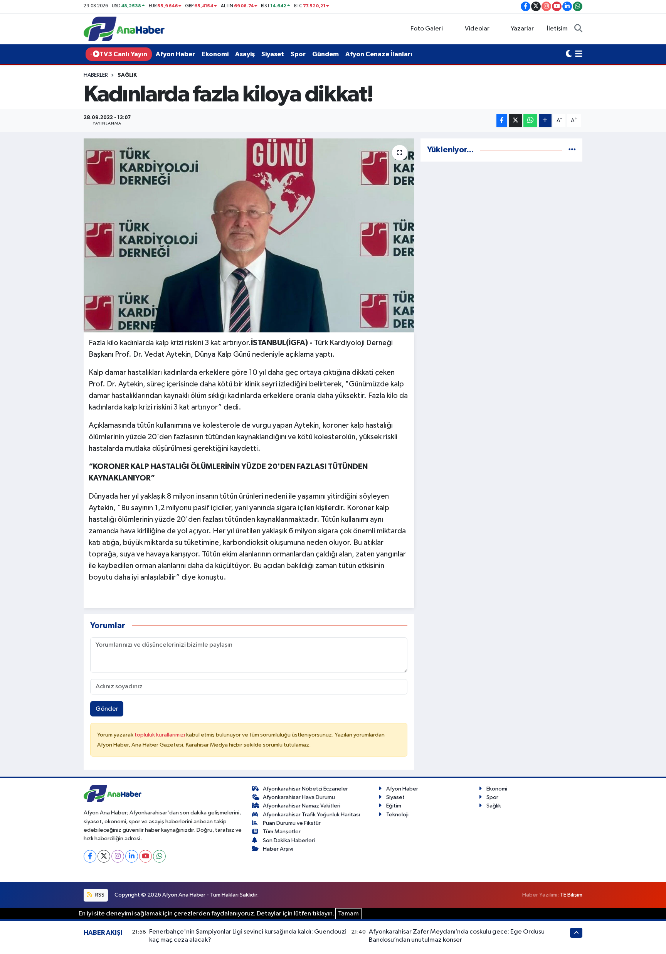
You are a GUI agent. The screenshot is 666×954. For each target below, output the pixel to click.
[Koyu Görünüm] (569, 54)
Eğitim (393, 806)
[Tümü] (572, 150)
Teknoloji (397, 814)
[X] (104, 856)
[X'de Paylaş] (515, 120)
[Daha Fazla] (545, 120)
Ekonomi (215, 54)
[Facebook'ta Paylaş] (501, 120)
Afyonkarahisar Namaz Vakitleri (301, 806)
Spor (298, 54)
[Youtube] (145, 856)
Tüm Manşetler (282, 831)
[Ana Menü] (578, 54)
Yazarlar (522, 28)
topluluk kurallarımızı (160, 735)
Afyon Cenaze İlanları (378, 54)
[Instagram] (117, 856)
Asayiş (245, 54)
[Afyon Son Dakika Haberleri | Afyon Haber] (124, 28)
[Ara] (578, 29)
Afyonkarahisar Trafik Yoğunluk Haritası (311, 814)
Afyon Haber (175, 54)
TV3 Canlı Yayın (123, 54)
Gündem (325, 54)
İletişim (557, 28)
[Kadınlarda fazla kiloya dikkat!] (249, 235)
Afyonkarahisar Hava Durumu (299, 797)
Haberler (96, 75)
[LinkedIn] (131, 856)
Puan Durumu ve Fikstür (292, 823)
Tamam (348, 913)
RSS (99, 895)
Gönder (107, 709)
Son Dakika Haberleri (289, 840)
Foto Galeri (426, 28)
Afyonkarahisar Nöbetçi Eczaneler (305, 789)
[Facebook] (90, 856)
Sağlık (127, 75)
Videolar (477, 28)
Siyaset (272, 54)
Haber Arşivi (278, 849)
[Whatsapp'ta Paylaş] (530, 120)
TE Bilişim (571, 895)
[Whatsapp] (159, 856)
